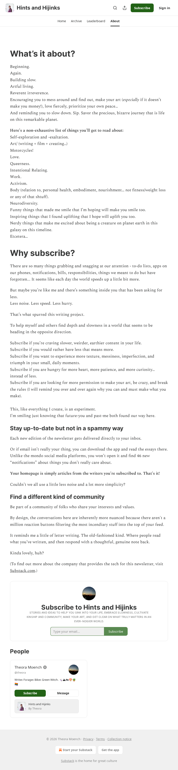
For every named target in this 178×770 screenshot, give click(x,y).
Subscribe (142, 8)
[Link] (3, 53)
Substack (67, 761)
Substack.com (22, 571)
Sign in (164, 8)
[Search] (115, 7)
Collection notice (119, 739)
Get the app (110, 750)
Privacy (88, 739)
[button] (61, 21)
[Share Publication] (124, 7)
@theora (20, 672)
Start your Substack (77, 750)
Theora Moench (28, 667)
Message (63, 693)
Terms (100, 739)
